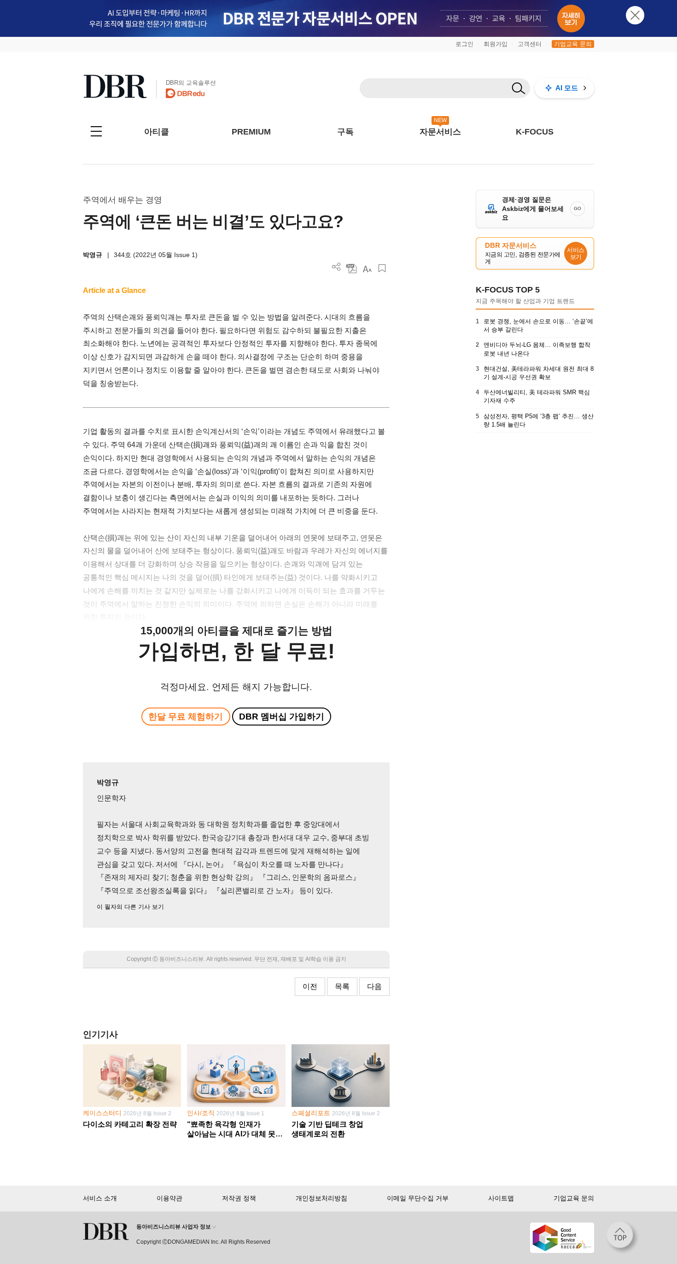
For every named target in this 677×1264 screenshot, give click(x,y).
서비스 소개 (100, 1198)
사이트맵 (501, 1198)
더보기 (336, 267)
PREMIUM (251, 131)
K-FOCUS (535, 131)
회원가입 (496, 44)
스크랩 (382, 268)
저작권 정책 (239, 1198)
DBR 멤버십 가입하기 (281, 716)
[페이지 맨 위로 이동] (623, 1238)
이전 (310, 986)
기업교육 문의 (573, 44)
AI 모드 (566, 88)
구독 (345, 131)
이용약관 (169, 1198)
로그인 (464, 44)
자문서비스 (440, 131)
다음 (374, 986)
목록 (342, 986)
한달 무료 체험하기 (185, 716)
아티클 (156, 131)
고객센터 (530, 44)
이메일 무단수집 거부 (418, 1198)
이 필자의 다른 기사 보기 (130, 906)
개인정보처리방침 (321, 1198)
